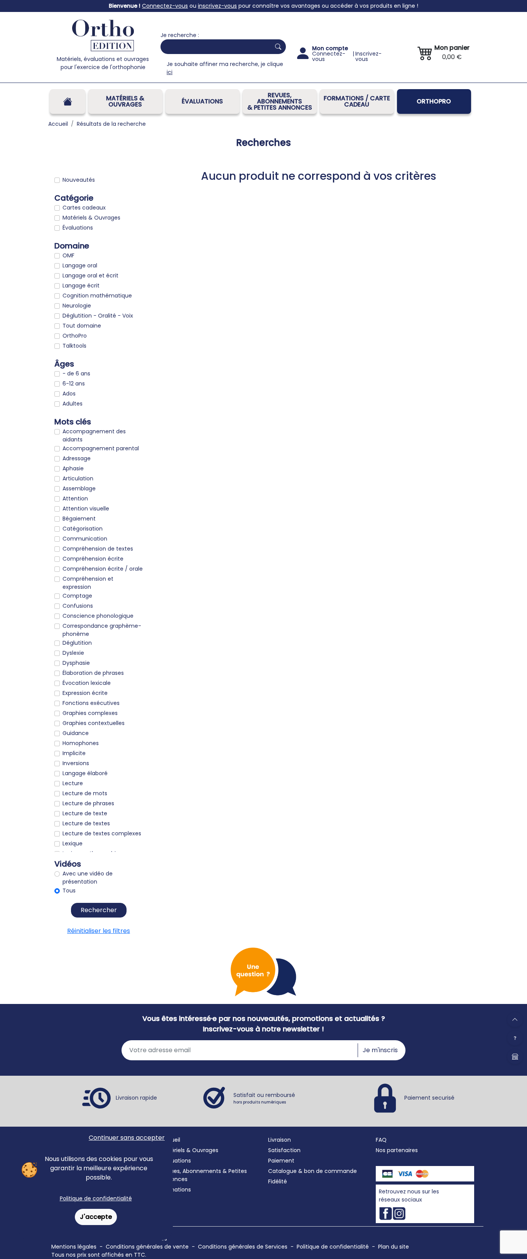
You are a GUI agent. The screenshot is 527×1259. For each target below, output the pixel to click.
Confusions (77, 606)
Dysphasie (76, 663)
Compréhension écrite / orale (102, 569)
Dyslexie (73, 653)
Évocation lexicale (86, 683)
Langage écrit (81, 285)
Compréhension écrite (92, 559)
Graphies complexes (90, 713)
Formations (175, 1189)
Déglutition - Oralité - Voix (97, 315)
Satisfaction (284, 1150)
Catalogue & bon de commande (312, 1171)
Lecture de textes (86, 823)
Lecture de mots (84, 793)
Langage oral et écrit (90, 275)
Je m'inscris (380, 1050)
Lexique (72, 843)
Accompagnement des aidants (94, 435)
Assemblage (79, 488)
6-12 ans (73, 383)
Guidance (75, 733)
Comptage (77, 596)
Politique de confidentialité (96, 1198)
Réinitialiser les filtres (98, 930)
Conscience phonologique (97, 616)
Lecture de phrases (88, 803)
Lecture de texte (84, 813)
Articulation (77, 478)
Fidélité (277, 1181)
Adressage (76, 458)
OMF (68, 255)
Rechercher (99, 910)
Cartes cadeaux (84, 207)
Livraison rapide (136, 1098)
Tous (69, 890)
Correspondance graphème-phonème (101, 630)
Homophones (80, 743)
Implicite (74, 753)
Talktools (74, 346)
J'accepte (96, 1216)
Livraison (279, 1140)
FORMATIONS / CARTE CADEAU (357, 101)
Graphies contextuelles (93, 723)
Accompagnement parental (100, 448)
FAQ (381, 1140)
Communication (84, 538)
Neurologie (76, 305)
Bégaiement (79, 518)
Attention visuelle (85, 508)
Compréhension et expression (87, 583)
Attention (75, 498)
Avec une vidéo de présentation (87, 878)
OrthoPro (434, 101)
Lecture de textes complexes (101, 833)
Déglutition (77, 643)
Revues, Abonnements (190, 1171)
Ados (69, 393)
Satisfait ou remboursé (264, 1098)
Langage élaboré (85, 773)
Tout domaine (81, 326)
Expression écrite (85, 693)
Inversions (75, 763)
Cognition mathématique (97, 295)
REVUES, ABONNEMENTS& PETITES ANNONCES (279, 101)
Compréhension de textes (97, 549)
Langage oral (79, 265)
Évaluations (202, 101)
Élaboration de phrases (93, 673)
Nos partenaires (397, 1150)
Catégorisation (82, 528)
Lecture (72, 783)
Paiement (281, 1160)
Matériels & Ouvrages (125, 101)
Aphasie (73, 468)
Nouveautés (78, 180)
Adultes (72, 403)
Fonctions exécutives (91, 703)
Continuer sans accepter (127, 1137)
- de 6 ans (76, 373)
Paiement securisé (429, 1098)
